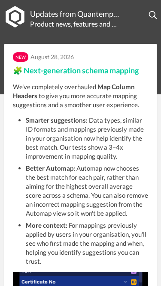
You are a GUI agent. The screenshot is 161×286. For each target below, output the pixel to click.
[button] (153, 15)
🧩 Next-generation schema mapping (76, 70)
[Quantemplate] (15, 16)
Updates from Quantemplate (75, 13)
